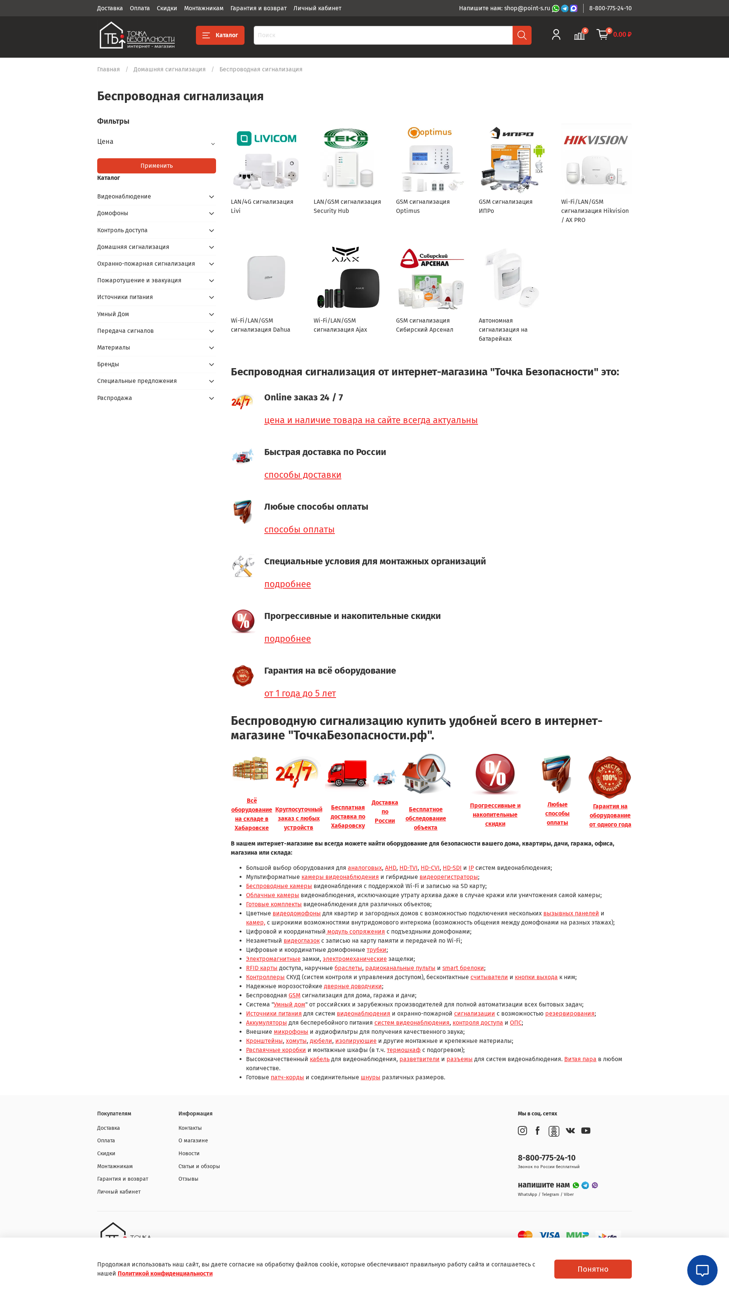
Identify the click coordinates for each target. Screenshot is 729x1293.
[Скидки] (495, 773)
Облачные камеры (272, 895)
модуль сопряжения (355, 931)
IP (471, 867)
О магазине (193, 1140)
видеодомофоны (297, 913)
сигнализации (474, 1013)
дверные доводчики (353, 986)
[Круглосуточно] (298, 773)
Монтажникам (204, 8)
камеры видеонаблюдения (340, 876)
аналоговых (365, 867)
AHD (390, 867)
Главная (108, 69)
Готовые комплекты (274, 904)
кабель (320, 1059)
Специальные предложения (137, 380)
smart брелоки (463, 968)
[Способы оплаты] (557, 773)
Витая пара (580, 1059)
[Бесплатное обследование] (425, 773)
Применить (156, 165)
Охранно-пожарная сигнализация (146, 263)
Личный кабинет (317, 8)
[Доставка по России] (385, 778)
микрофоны (291, 1031)
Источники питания (274, 1013)
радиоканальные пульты (400, 968)
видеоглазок (302, 940)
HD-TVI (408, 867)
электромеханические (355, 958)
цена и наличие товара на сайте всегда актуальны (371, 420)
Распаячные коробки (276, 1050)
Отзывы (188, 1179)
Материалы (113, 347)
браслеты (348, 968)
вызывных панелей (571, 913)
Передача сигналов (125, 330)
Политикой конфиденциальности (165, 1273)
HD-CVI (430, 867)
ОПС (516, 1022)
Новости (189, 1153)
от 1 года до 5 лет (300, 693)
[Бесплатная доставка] (348, 773)
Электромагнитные (273, 958)
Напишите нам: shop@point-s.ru (505, 8)
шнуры (370, 1077)
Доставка (110, 8)
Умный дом (289, 1004)
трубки (377, 949)
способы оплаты (299, 529)
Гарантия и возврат (258, 8)
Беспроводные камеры (279, 886)
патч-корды (287, 1077)
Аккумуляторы (266, 1022)
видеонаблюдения (363, 1013)
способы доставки (302, 474)
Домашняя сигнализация (170, 69)
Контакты (190, 1128)
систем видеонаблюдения (412, 1022)
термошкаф (404, 1050)
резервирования (570, 1013)
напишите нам (545, 1185)
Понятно (593, 1269)
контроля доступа (478, 1022)
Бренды (108, 364)
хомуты (296, 1040)
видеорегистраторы (449, 876)
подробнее (287, 584)
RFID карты (262, 968)
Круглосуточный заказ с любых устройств (298, 818)
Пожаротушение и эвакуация (139, 280)
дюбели (321, 1040)
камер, (255, 922)
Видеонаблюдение (124, 196)
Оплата (140, 8)
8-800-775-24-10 (610, 8)
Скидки (167, 8)
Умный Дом (113, 314)
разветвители (419, 1059)
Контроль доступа (122, 230)
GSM (294, 995)
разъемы (460, 1059)
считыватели (489, 977)
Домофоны (112, 213)
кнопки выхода (536, 977)
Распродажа (114, 398)
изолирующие (356, 1040)
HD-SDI (452, 867)
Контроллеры (265, 977)
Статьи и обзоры (199, 1166)
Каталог (227, 35)
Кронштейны (264, 1040)
